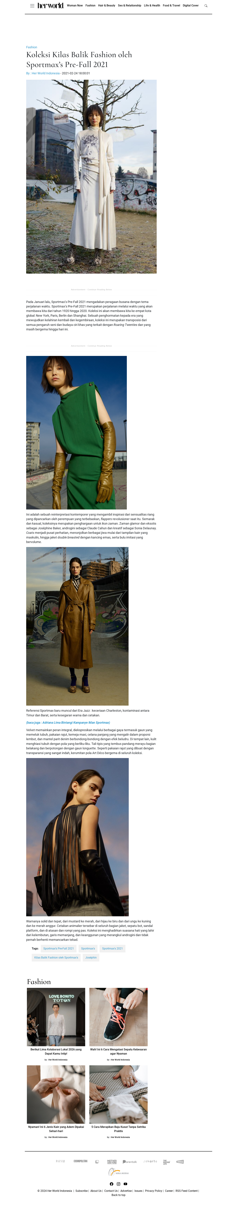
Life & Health (152, 5)
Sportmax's (88, 948)
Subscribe (81, 1190)
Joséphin (91, 957)
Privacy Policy (153, 1190)
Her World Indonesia (57, 1060)
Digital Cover (191, 5)
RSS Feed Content (187, 1190)
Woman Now (75, 5)
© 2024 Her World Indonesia (55, 1190)
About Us (95, 1190)
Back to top (118, 1195)
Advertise (126, 1190)
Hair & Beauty (106, 5)
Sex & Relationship (129, 5)
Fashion (90, 5)
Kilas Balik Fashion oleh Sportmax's (56, 957)
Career (169, 1190)
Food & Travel (171, 5)
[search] (206, 5)
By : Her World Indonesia (43, 73)
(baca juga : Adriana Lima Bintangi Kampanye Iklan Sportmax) (68, 722)
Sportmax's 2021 (112, 948)
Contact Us (111, 1190)
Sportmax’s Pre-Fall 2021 (58, 948)
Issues (138, 1190)
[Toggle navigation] (32, 5)
